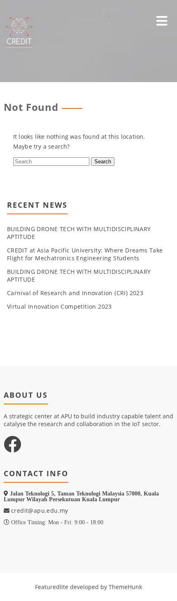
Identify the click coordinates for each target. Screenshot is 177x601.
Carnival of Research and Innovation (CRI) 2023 (75, 293)
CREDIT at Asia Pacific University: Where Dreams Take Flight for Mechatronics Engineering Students (85, 254)
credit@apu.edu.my (38, 510)
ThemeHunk (125, 587)
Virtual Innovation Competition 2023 (59, 306)
